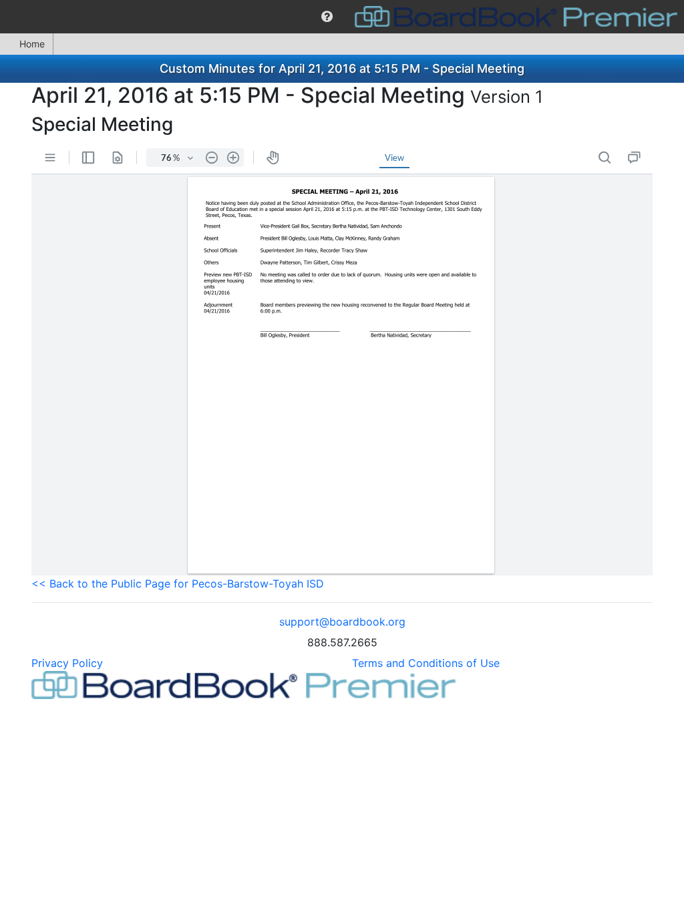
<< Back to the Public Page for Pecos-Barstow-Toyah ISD (177, 583)
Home (32, 43)
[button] (327, 16)
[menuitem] (327, 16)
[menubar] (342, 16)
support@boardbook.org (342, 621)
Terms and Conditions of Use (426, 663)
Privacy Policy (67, 663)
